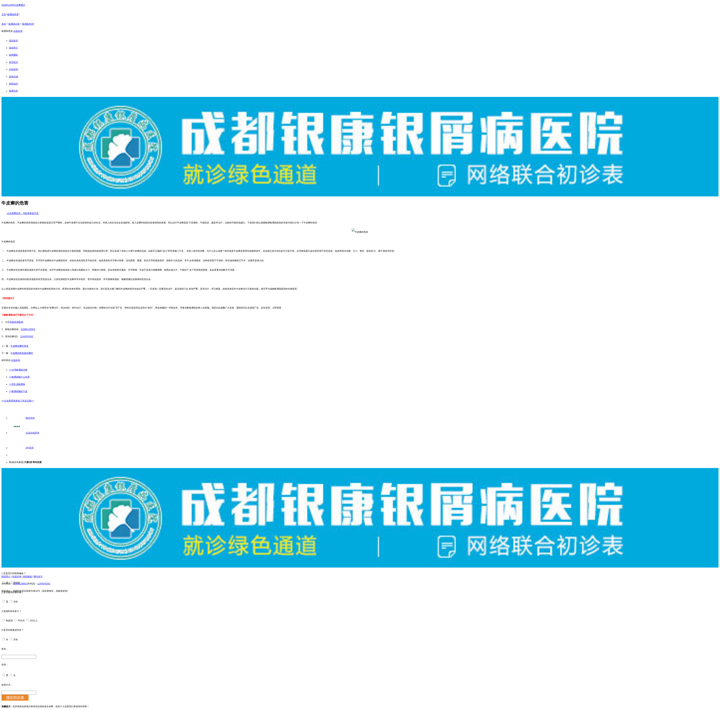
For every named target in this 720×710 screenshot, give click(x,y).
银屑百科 (13, 91)
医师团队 (13, 55)
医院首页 (13, 40)
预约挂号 (38, 576)
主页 (4, 14)
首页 (4, 24)
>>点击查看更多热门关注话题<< (18, 400)
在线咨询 (17, 31)
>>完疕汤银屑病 (17, 384)
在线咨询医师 (16, 322)
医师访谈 (13, 76)
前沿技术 (13, 62)
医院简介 (13, 47)
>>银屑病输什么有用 (19, 377)
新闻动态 (13, 83)
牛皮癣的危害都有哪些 (21, 353)
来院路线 (27, 576)
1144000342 (26, 336)
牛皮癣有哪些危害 (19, 346)
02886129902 (28, 329)
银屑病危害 (13, 14)
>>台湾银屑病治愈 (18, 369)
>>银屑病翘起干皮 (18, 391)
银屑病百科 (14, 24)
